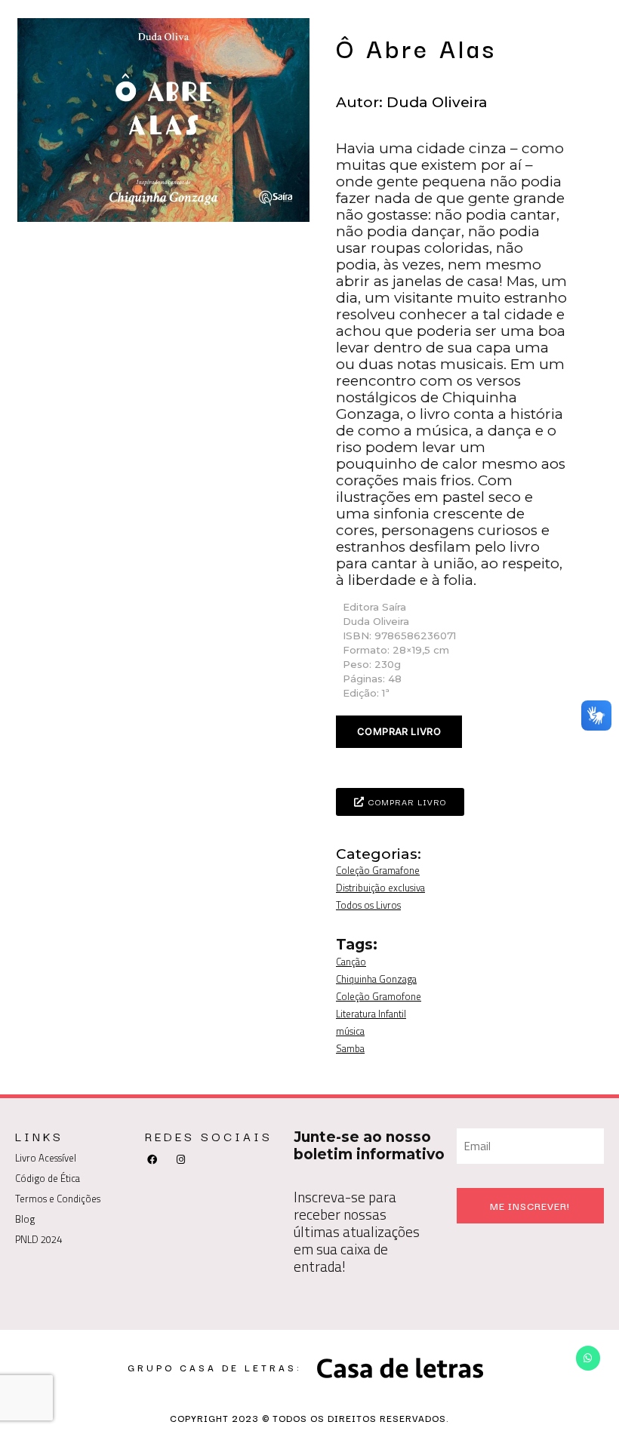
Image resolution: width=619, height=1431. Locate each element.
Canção (351, 961)
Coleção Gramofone (378, 996)
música (350, 1031)
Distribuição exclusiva (380, 887)
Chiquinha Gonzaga (376, 978)
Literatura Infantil (371, 1013)
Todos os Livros (368, 904)
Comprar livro (399, 731)
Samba (350, 1048)
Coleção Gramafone (378, 870)
